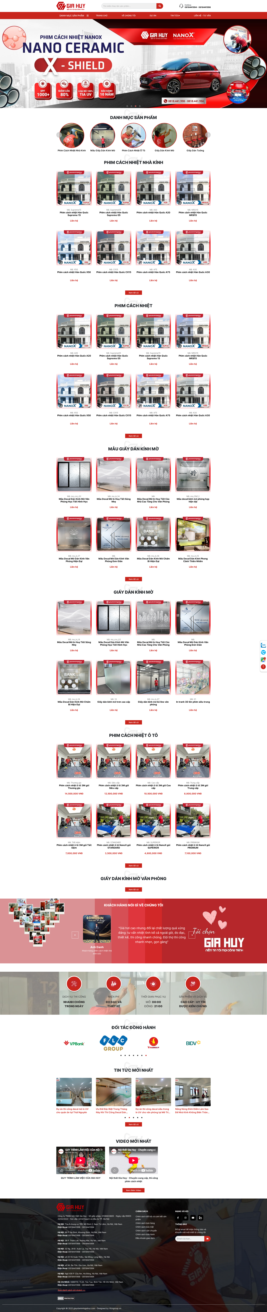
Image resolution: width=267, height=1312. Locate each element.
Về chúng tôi (129, 15)
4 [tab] (139, 106)
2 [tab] (131, 106)
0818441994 (191, 7)
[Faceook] (178, 1218)
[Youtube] (193, 1218)
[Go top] (263, 667)
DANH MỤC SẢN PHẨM (72, 15)
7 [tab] (146, 1055)
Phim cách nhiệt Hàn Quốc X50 (74, 272)
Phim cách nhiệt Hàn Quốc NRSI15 (193, 214)
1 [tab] (127, 106)
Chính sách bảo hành (145, 1234)
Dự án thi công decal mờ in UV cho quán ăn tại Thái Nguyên (152, 1111)
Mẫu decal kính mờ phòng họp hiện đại (193, 500)
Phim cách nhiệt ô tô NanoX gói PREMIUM (193, 846)
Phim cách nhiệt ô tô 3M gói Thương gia (74, 786)
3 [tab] (135, 106)
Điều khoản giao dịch (145, 1238)
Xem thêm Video (133, 1190)
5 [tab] (137, 1055)
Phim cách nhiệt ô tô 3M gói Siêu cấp (114, 786)
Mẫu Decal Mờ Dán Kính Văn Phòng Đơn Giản (113, 560)
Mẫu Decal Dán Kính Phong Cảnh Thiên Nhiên (193, 560)
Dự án (153, 15)
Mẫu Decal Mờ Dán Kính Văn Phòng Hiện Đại (74, 560)
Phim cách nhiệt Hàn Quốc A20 (153, 212)
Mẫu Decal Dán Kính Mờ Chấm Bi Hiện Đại (153, 560)
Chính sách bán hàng (145, 1223)
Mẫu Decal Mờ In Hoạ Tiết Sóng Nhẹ (114, 500)
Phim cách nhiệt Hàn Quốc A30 (193, 272)
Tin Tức (174, 15)
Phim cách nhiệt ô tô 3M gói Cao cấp (153, 786)
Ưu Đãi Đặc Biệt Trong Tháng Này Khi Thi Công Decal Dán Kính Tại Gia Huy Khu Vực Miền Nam (192, 1111)
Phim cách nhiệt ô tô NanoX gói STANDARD (114, 846)
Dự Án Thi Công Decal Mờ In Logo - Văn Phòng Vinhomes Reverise (111, 1111)
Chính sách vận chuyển (146, 1230)
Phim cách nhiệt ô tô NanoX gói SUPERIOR (153, 846)
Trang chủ (101, 15)
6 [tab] (142, 1055)
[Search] (159, 6)
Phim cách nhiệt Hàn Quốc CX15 (113, 272)
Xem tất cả (134, 292)
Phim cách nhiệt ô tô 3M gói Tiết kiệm (74, 846)
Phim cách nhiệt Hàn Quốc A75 (153, 272)
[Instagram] (185, 1218)
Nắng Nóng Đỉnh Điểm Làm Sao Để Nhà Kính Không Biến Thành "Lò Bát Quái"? (73, 1111)
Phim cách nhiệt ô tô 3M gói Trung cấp (193, 786)
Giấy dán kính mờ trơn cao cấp (113, 702)
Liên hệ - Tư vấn (202, 15)
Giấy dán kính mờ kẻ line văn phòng (153, 703)
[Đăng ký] (207, 1238)
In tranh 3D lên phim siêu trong (193, 702)
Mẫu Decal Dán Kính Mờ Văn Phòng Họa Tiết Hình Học (74, 500)
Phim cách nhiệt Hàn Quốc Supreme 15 (74, 214)
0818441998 (74, 1227)
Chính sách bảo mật (145, 1227)
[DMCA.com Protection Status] (66, 1298)
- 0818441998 (204, 7)
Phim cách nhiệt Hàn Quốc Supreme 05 (113, 214)
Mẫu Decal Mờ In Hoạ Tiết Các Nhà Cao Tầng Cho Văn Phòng (153, 500)
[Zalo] (200, 1218)
